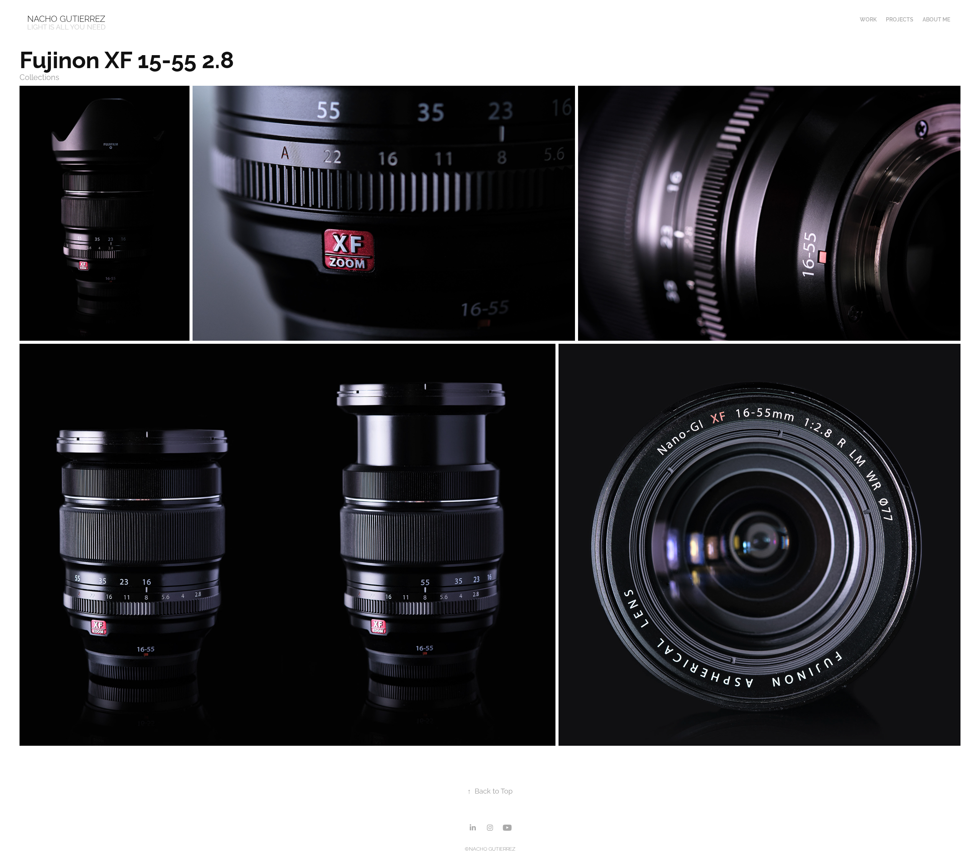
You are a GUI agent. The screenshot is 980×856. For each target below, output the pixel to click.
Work (868, 19)
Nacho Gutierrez (66, 18)
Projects (899, 19)
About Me (936, 19)
